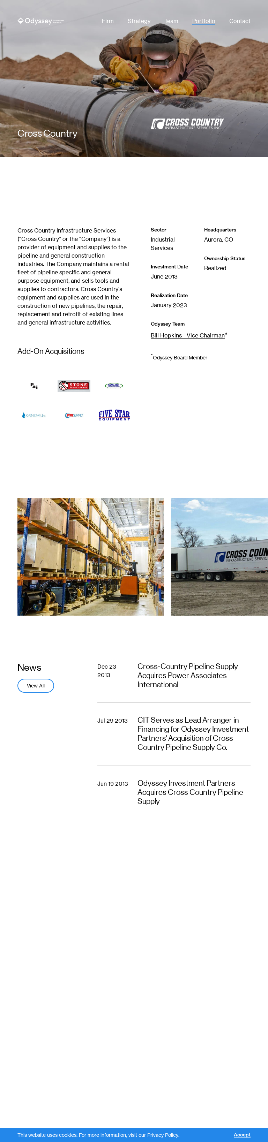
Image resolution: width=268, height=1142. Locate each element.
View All (36, 686)
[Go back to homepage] (40, 21)
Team (171, 21)
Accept (242, 1135)
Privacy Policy (162, 1135)
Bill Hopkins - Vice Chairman (188, 335)
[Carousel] (134, 557)
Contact (240, 21)
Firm (108, 21)
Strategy (139, 21)
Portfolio (203, 21)
